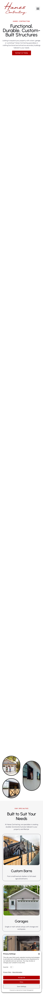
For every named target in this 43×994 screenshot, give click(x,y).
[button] (38, 8)
